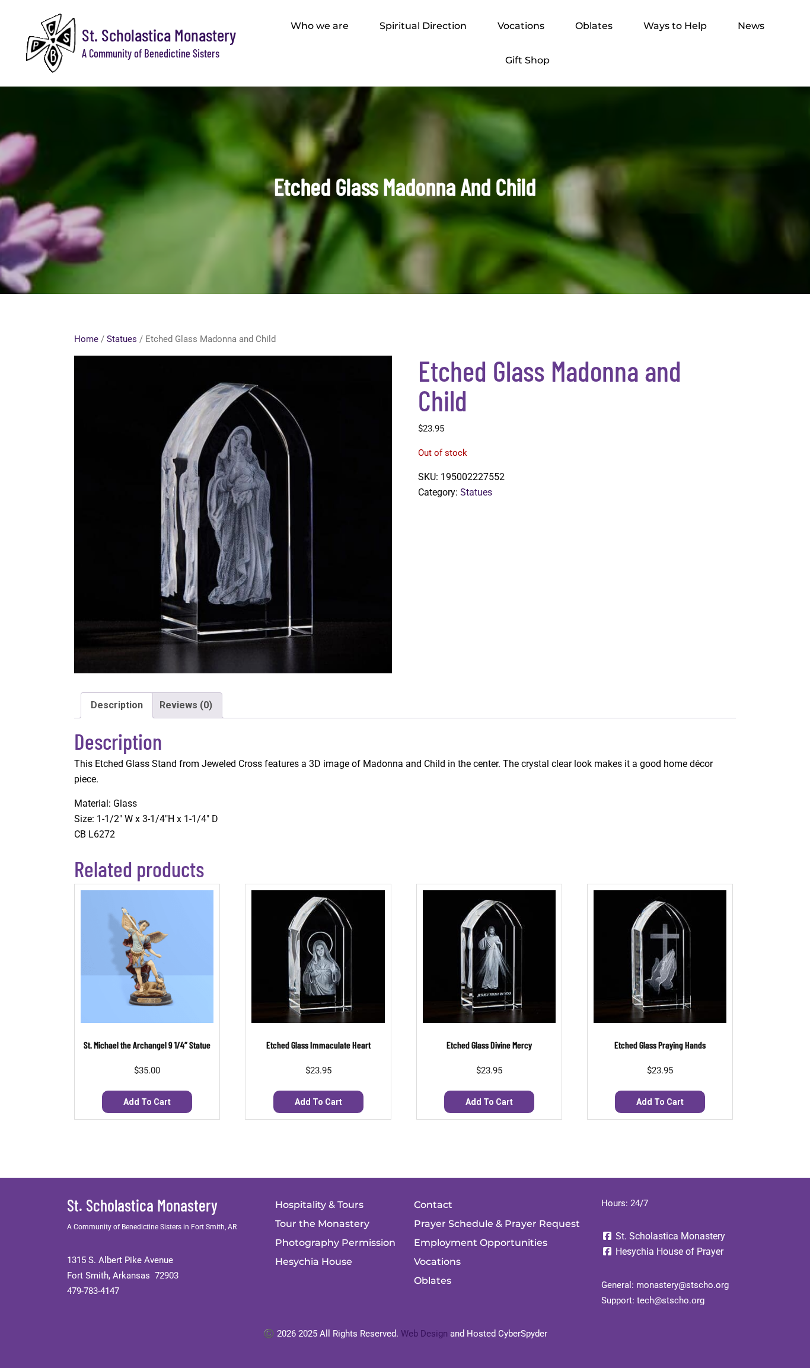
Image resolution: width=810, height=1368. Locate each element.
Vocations (521, 25)
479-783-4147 (93, 1291)
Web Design (424, 1333)
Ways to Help (675, 25)
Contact (433, 1204)
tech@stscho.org (670, 1300)
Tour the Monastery (322, 1223)
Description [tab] (117, 705)
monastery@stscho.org (682, 1285)
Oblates (594, 25)
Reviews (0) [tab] (186, 705)
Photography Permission (335, 1242)
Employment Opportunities (480, 1242)
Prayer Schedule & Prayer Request (497, 1223)
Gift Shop (527, 60)
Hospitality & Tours (319, 1204)
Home (86, 339)
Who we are (320, 25)
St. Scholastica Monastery (159, 34)
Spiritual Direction (423, 25)
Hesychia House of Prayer (668, 1251)
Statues (122, 339)
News (751, 25)
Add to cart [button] (147, 1102)
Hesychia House (313, 1261)
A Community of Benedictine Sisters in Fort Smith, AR (152, 1227)
